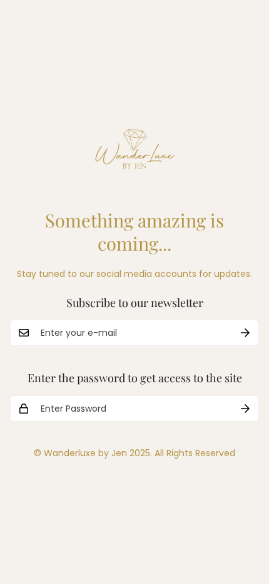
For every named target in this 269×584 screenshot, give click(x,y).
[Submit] (245, 333)
